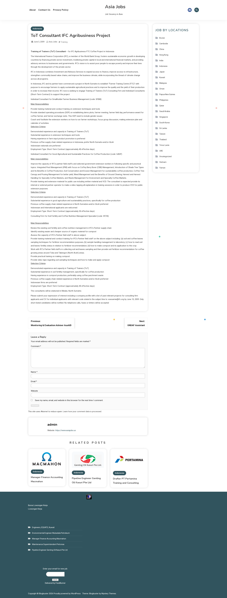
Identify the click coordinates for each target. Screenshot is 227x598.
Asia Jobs (115, 7)
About (32, 10)
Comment (36, 346)
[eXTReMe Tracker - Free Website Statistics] (89, 496)
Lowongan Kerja (35, 509)
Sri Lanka (163, 128)
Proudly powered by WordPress (67, 593)
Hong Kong (163, 55)
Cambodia (163, 44)
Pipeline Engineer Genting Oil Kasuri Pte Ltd (50, 550)
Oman (161, 89)
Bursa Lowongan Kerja (38, 505)
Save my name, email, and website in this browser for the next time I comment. (69, 400)
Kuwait (162, 77)
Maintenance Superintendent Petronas (48, 544)
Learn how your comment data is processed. (82, 411)
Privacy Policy (60, 10)
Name (34, 372)
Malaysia (163, 83)
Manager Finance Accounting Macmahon (49, 539)
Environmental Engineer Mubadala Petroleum (51, 533)
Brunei (162, 38)
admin (52, 424)
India (161, 60)
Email (34, 381)
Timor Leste (164, 145)
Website (34, 391)
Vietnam (162, 162)
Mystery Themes (109, 593)
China (161, 49)
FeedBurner (61, 583)
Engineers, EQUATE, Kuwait (43, 527)
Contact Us (44, 10)
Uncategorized (165, 156)
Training (64, 42)
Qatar (161, 106)
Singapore (163, 117)
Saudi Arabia (164, 111)
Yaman (162, 168)
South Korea (164, 123)
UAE (161, 151)
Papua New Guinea (167, 94)
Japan (162, 72)
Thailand (163, 139)
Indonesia (37, 28)
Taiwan (162, 134)
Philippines (163, 100)
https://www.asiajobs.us (65, 430)
